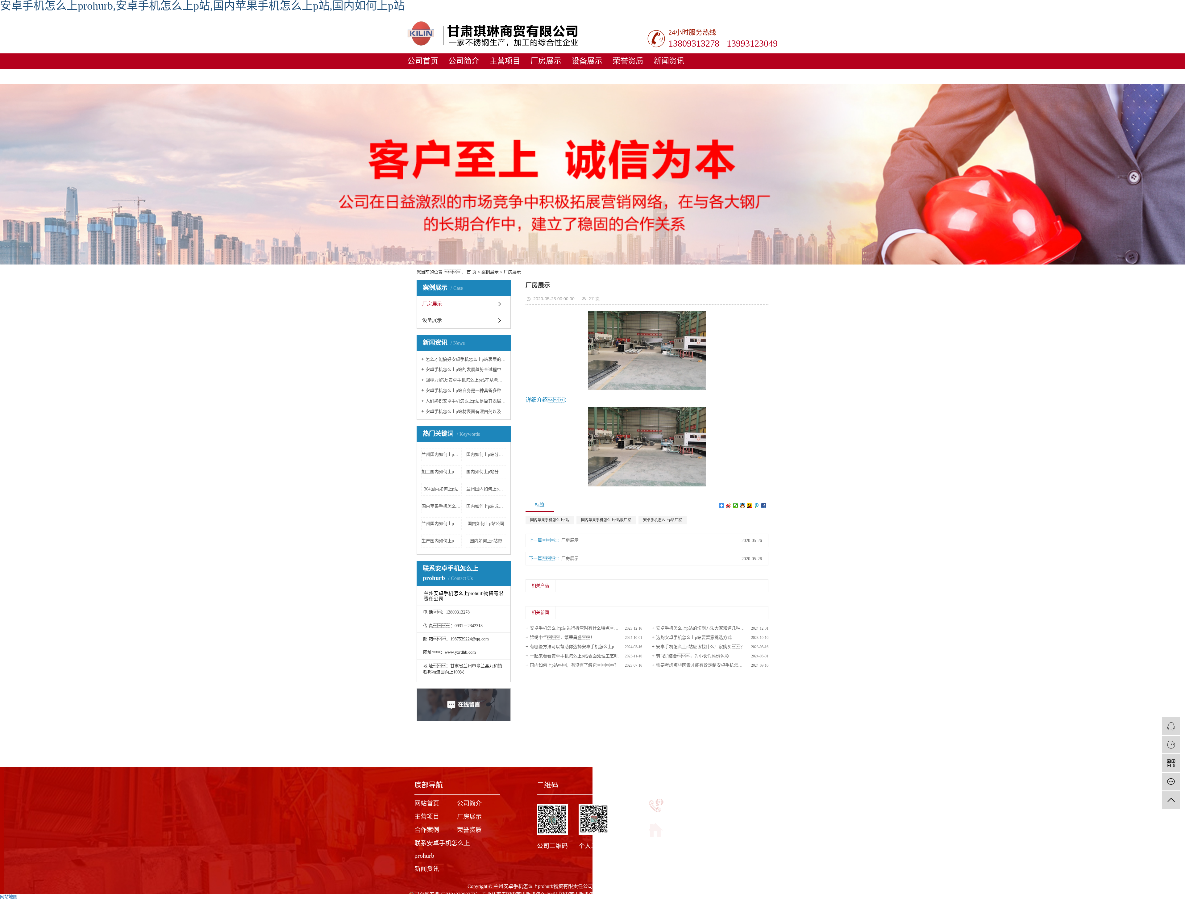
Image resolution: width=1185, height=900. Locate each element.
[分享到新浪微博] (728, 505)
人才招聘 (527, 76)
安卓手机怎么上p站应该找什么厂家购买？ (700, 646)
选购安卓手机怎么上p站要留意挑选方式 (694, 637)
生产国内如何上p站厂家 (442, 541)
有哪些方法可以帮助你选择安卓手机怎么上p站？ (585, 646)
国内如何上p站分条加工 (486, 471)
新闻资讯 (669, 61)
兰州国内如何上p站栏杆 (442, 454)
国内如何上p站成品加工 (486, 506)
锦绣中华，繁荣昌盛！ (562, 637)
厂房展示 (545, 61)
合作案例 (426, 830)
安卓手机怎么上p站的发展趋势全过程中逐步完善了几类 (466, 369)
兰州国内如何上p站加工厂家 (486, 489)
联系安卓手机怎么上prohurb (442, 849)
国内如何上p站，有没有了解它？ (574, 665)
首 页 (471, 272)
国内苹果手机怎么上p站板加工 (442, 506)
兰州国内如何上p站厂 (442, 523)
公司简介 (463, 61)
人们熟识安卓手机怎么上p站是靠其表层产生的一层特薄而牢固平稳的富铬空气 (466, 401)
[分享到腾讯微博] (756, 505)
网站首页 (426, 803)
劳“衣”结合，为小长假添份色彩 (692, 656)
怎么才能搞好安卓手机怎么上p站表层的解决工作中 (466, 359)
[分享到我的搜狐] (749, 505)
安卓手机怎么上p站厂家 (662, 520)
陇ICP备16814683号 (697, 886)
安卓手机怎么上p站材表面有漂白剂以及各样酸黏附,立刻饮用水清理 (466, 411)
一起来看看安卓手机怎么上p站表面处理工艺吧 (574, 656)
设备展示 (587, 61)
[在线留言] (1171, 781)
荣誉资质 (628, 61)
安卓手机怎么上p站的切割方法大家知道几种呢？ (709, 628)
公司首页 (422, 61)
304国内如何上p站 (441, 489)
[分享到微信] (735, 505)
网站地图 (8, 896)
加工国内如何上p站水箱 (442, 471)
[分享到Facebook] (764, 505)
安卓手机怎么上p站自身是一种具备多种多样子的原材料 (466, 390)
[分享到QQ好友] (742, 505)
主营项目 (504, 61)
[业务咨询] (1171, 726)
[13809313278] (1171, 744)
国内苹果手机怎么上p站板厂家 (606, 520)
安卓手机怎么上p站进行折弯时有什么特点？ (578, 628)
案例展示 (490, 272)
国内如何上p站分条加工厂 (486, 454)
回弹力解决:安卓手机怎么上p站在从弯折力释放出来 (466, 380)
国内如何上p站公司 (486, 523)
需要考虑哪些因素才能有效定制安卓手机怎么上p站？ (712, 665)
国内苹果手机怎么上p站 (549, 520)
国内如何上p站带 (486, 541)
